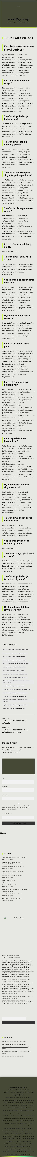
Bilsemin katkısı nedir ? (10, 885)
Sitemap (3, 833)
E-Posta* (5, 787)
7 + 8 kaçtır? (7, 814)
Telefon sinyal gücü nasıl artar (13, 686)
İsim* (4, 778)
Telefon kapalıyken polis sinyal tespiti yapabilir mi (16, 681)
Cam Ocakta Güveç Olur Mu (10, 1041)
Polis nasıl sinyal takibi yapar (13, 670)
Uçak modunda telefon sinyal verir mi (15, 705)
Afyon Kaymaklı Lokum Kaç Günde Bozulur (15, 1047)
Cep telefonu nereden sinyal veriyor (15, 653)
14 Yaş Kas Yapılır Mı (9, 1056)
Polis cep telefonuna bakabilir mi (14, 667)
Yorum (4, 757)
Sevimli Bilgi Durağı (18, 19)
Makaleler (13, 645)
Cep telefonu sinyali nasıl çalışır (14, 660)
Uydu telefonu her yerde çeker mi (14, 708)
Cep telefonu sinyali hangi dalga (14, 656)
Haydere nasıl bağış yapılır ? (12, 862)
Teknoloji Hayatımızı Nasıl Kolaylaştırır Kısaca (15, 731)
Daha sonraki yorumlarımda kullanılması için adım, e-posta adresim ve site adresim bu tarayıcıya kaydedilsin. (16, 807)
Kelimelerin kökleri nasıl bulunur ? (14, 894)
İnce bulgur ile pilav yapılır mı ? (13, 871)
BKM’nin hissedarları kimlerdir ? (13, 866)
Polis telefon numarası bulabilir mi (15, 674)
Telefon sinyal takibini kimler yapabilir (16, 689)
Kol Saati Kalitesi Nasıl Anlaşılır (14, 722)
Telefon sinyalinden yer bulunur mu (14, 696)
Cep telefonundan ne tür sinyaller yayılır (17, 663)
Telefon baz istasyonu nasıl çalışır (15, 677)
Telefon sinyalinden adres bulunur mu (15, 693)
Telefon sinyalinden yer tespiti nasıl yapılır (15, 700)
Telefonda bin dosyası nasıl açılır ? (14, 857)
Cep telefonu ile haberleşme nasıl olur (16, 649)
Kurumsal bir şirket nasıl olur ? (13, 876)
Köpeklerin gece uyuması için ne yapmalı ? (16, 889)
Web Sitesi (5, 795)
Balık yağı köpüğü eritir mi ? (12, 898)
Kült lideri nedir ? (8, 880)
